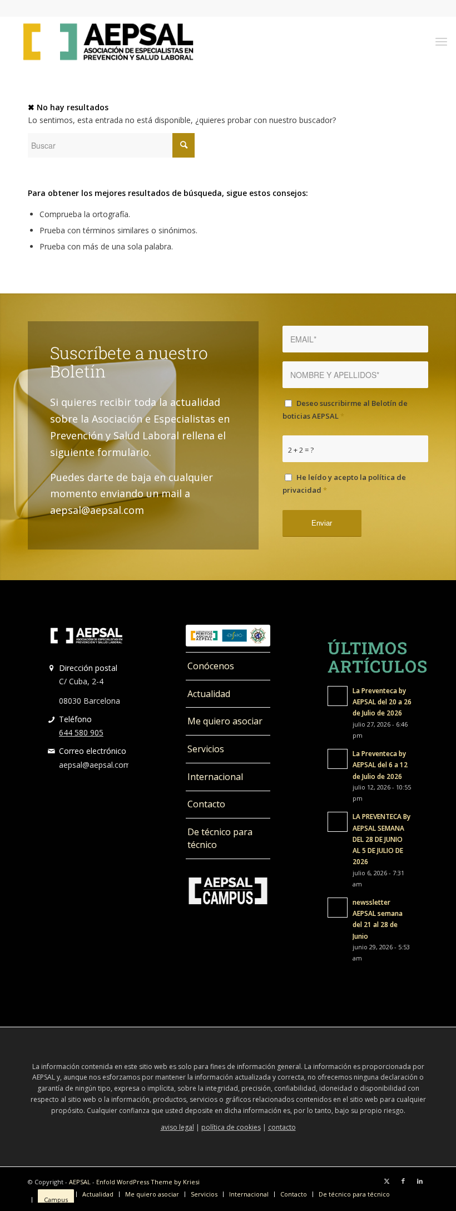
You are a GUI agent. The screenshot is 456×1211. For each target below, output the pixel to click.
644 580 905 (81, 732)
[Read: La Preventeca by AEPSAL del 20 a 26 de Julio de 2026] (338, 696)
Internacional (215, 777)
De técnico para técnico (219, 838)
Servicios (205, 749)
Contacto (206, 804)
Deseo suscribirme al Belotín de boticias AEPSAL (345, 409)
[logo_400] (108, 41)
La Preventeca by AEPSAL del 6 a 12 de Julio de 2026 (380, 764)
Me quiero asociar (224, 721)
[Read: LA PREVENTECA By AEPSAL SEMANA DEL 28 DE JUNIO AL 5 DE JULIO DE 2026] (338, 822)
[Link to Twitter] (386, 1181)
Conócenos (210, 666)
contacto (282, 1127)
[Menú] (441, 41)
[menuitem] (441, 41)
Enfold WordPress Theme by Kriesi (148, 1182)
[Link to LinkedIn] (420, 1181)
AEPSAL (80, 1182)
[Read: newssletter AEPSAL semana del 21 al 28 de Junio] (338, 908)
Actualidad (208, 694)
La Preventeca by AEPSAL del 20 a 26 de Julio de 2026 (382, 701)
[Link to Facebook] (403, 1181)
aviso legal (177, 1127)
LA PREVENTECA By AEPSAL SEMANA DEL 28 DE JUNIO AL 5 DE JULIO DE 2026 (381, 839)
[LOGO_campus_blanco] (228, 890)
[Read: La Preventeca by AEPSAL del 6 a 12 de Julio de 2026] (338, 759)
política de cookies (231, 1127)
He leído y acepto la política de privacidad (344, 483)
